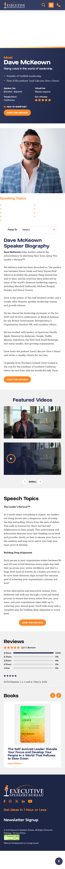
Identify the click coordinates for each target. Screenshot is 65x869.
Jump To (12, 229)
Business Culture (11, 204)
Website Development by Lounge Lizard (21, 843)
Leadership (42, 208)
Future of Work (44, 204)
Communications (11, 216)
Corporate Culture (12, 219)
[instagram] (10, 801)
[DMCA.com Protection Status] (12, 837)
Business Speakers (12, 212)
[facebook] (4, 801)
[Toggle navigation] (51, 5)
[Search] (43, 5)
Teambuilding (43, 216)
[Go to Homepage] (14, 5)
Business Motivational (14, 208)
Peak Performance (46, 212)
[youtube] (30, 801)
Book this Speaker (17, 112)
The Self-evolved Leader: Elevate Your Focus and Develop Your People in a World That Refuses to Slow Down (32, 753)
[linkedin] (23, 801)
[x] (16, 801)
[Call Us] (58, 5)
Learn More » (15, 763)
